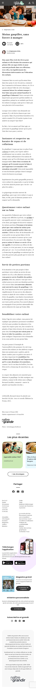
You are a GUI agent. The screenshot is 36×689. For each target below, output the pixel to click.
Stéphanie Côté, (15, 51)
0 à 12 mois (5, 506)
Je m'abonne (18, 609)
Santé (4, 502)
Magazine (5, 522)
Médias (21, 526)
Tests (20, 502)
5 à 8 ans (5, 511)
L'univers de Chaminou (26, 506)
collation (5, 152)
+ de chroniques (18, 474)
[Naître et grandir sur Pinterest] (20, 621)
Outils (21, 500)
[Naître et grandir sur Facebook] (16, 621)
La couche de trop (24, 513)
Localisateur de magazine (23, 588)
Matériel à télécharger (26, 504)
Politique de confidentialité (23, 523)
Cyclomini (22, 508)
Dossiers (4, 521)
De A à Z (4, 500)
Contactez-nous (24, 532)
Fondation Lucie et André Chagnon (18, 648)
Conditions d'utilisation (26, 521)
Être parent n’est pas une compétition (25, 516)
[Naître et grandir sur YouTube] (24, 621)
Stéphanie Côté (9, 30)
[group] (12, 455)
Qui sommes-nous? (25, 519)
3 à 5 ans (5, 510)
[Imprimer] (22, 491)
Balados (4, 526)
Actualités (5, 517)
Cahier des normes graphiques (25, 529)
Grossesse (5, 504)
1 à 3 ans (4, 508)
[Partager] (13, 491)
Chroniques (5, 519)
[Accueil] (18, 3)
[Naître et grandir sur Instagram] (12, 621)
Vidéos (4, 524)
